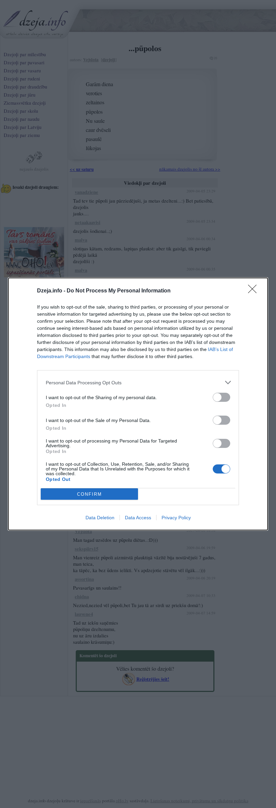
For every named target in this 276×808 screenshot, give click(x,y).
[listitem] (138, 382)
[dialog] (138, 404)
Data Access (138, 517)
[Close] (254, 291)
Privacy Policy (176, 517)
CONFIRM (89, 494)
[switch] (221, 397)
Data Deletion (99, 517)
